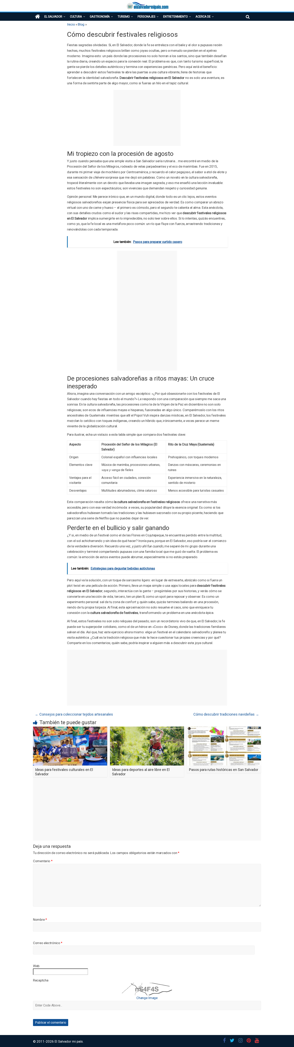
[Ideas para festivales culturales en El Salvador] (70, 729)
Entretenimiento (175, 16)
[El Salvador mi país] (37, 16)
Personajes (146, 16)
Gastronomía (100, 16)
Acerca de (203, 16)
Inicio (71, 24)
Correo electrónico (47, 943)
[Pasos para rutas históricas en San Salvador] (224, 729)
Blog (81, 24)
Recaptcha (40, 980)
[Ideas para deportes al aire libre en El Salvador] (147, 729)
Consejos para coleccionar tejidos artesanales (74, 714)
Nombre (40, 920)
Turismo (124, 16)
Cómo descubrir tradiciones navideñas (226, 714)
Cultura (76, 16)
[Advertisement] (147, 118)
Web (36, 966)
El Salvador (53, 16)
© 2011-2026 (44, 1041)
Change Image (146, 998)
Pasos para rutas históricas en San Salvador (223, 770)
